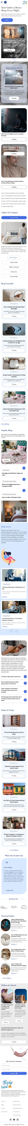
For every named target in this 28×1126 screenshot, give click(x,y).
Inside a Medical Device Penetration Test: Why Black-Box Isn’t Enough (19, 921)
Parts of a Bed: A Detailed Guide (11, 497)
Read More (4, 596)
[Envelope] (14, 1119)
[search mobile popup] (5, 2)
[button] (11, 55)
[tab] (14, 217)
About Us (3, 1101)
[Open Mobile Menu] (24, 2)
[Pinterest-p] (10, 1119)
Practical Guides (6, 481)
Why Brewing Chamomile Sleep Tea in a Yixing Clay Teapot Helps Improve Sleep (11, 698)
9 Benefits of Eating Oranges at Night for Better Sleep (20, 1006)
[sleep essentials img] (14, 295)
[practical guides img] (5, 925)
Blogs (2, 1104)
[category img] (14, 233)
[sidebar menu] (2, 2)
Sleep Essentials (6, 470)
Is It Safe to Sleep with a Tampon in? (11, 676)
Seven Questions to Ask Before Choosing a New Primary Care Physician (9, 690)
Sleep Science (6, 584)
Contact (3, 1108)
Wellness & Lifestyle (17, 1108)
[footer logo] (7, 1084)
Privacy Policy (4, 1111)
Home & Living (16, 1111)
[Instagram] (17, 1119)
